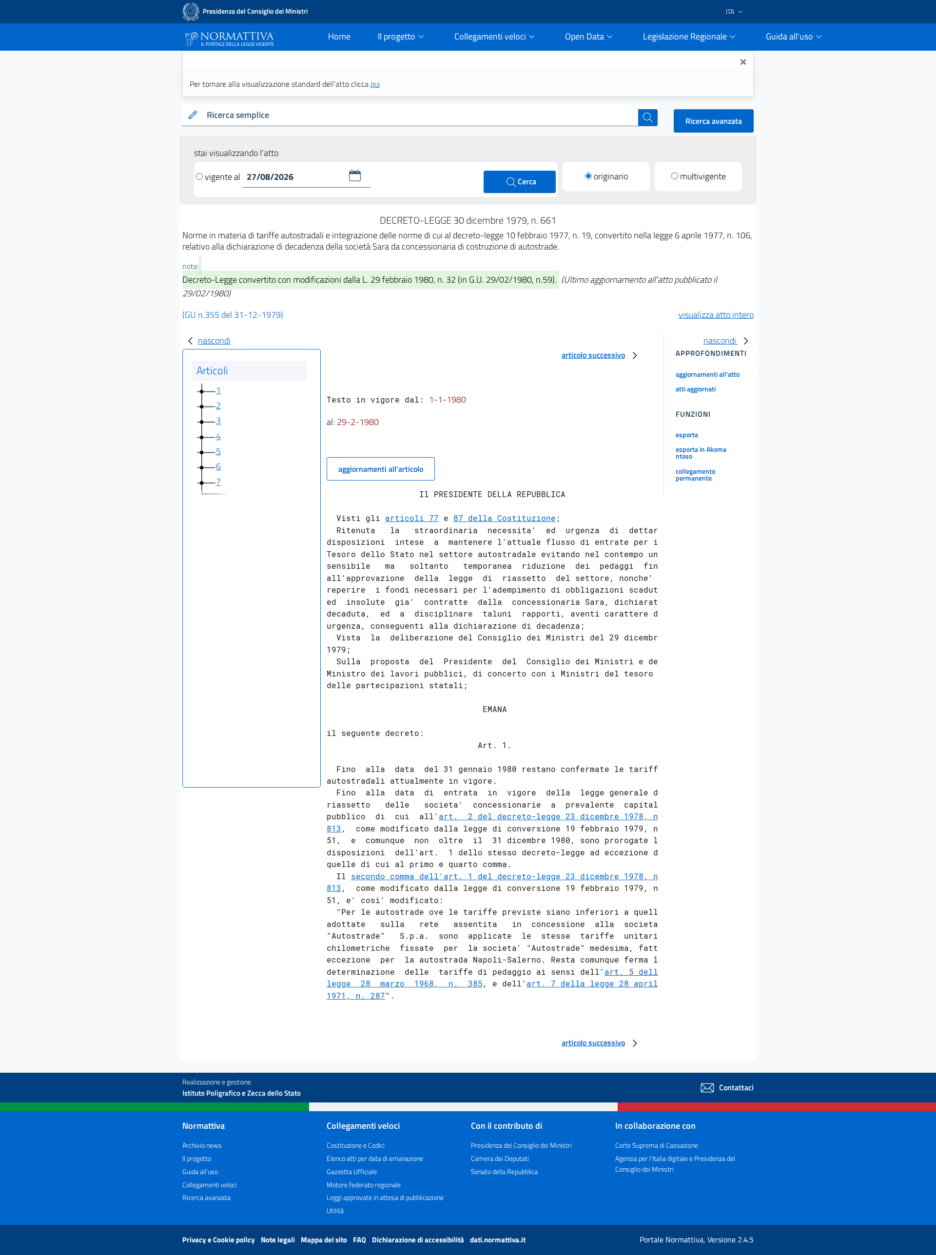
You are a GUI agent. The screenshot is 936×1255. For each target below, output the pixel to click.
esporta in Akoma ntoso (701, 452)
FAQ (360, 1239)
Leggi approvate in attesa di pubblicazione (385, 1197)
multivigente (703, 176)
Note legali (278, 1239)
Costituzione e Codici (356, 1145)
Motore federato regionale (364, 1184)
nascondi (214, 340)
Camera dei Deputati (500, 1158)
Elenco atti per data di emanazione (375, 1158)
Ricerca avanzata (713, 121)
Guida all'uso (200, 1171)
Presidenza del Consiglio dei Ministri (521, 1145)
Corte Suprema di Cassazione (656, 1145)
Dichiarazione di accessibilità (419, 1239)
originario (611, 176)
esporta (687, 434)
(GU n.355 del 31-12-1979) (232, 314)
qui (375, 84)
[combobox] (420, 115)
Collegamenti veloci (209, 1184)
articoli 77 (412, 518)
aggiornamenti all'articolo (380, 469)
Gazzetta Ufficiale (352, 1171)
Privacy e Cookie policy (219, 1239)
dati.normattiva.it (498, 1239)
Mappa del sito (325, 1239)
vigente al (223, 176)
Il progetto (196, 1158)
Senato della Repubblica (504, 1171)
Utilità (335, 1210)
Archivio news (202, 1145)
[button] (355, 175)
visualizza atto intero (716, 314)
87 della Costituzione (504, 518)
